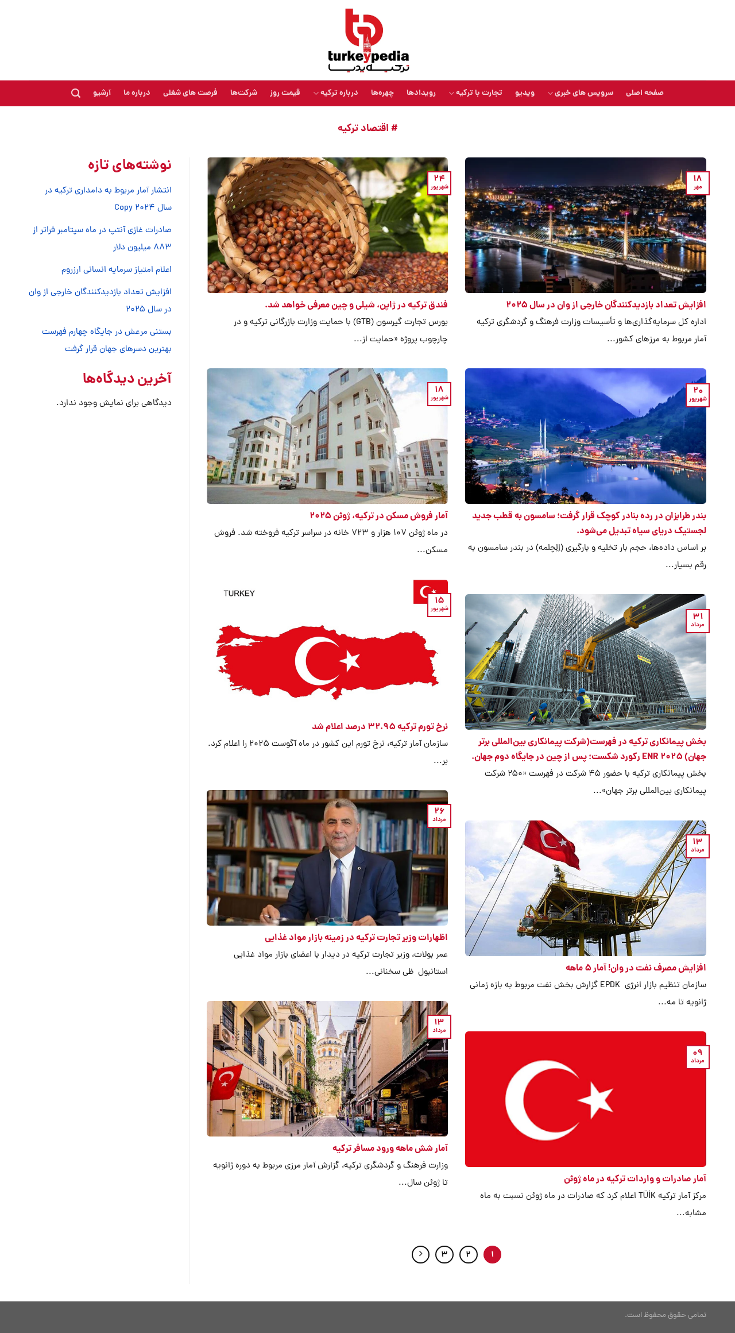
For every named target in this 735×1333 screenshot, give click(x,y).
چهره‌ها (382, 93)
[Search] (75, 93)
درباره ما (136, 93)
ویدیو (525, 93)
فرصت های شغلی (190, 93)
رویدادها (421, 93)
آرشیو (102, 93)
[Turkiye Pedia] (368, 40)
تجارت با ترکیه (479, 93)
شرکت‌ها (243, 93)
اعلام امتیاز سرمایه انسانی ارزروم (116, 270)
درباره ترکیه (339, 93)
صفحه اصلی (645, 93)
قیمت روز (285, 93)
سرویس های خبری (584, 93)
